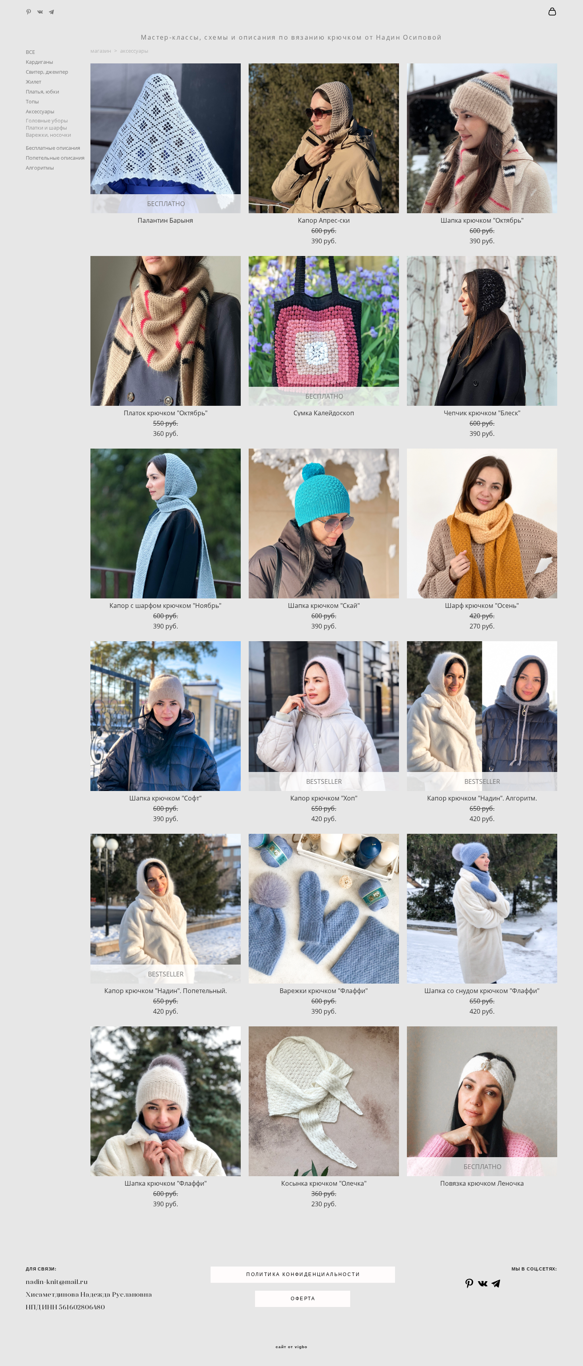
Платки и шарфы (46, 127)
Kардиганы (39, 61)
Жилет (33, 81)
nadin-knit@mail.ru (57, 1282)
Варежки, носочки (48, 134)
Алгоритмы (40, 167)
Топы (32, 101)
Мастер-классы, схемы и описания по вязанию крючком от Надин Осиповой (291, 37)
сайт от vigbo (291, 1347)
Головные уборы (47, 120)
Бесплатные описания (53, 147)
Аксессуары (40, 111)
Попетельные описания (55, 157)
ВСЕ (30, 51)
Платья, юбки (42, 91)
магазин (100, 50)
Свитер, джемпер (47, 71)
